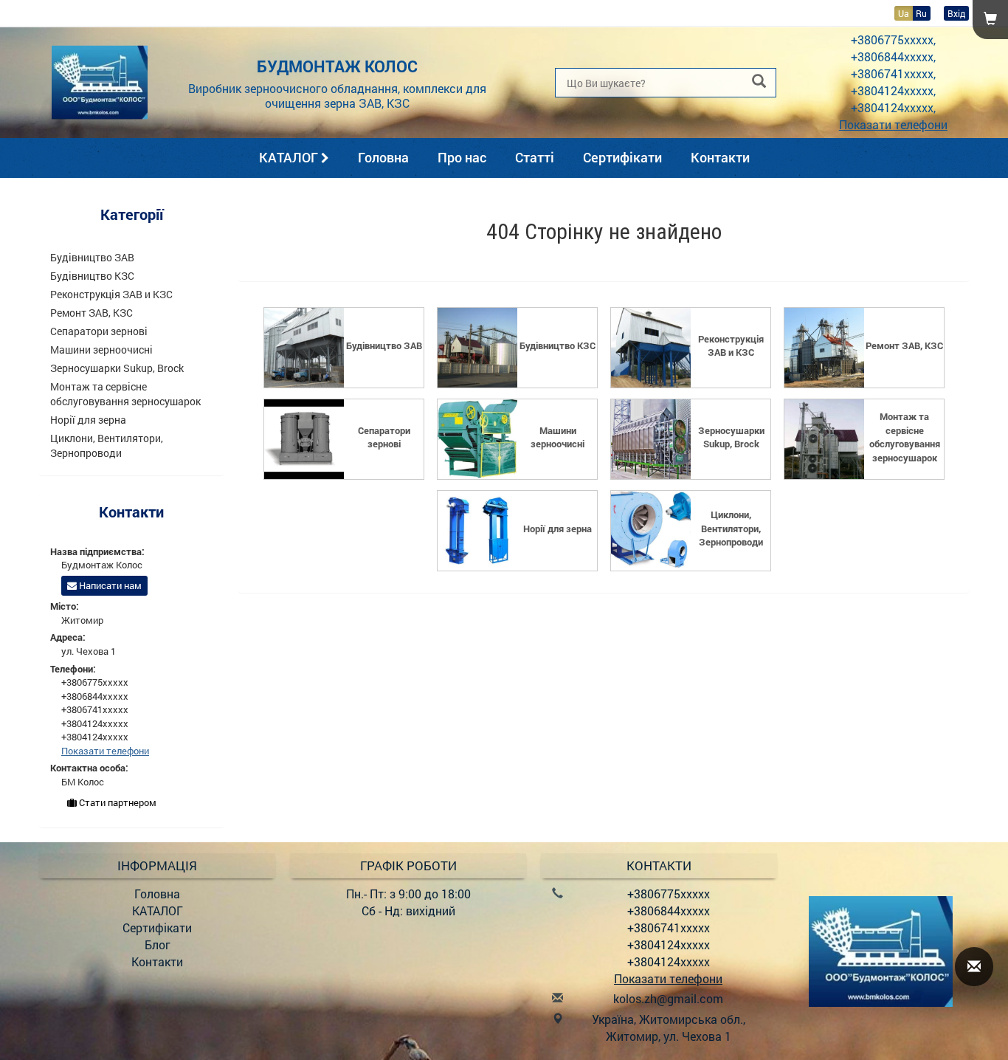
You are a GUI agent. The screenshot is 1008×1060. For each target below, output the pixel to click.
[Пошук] (759, 82)
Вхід (956, 13)
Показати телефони (893, 124)
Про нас (462, 157)
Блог (157, 944)
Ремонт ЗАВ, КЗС (91, 313)
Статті (534, 157)
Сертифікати (622, 157)
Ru (921, 13)
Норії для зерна (88, 420)
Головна (383, 157)
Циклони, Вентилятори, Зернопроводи (106, 445)
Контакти (720, 157)
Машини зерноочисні (101, 350)
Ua (903, 13)
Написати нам (109, 585)
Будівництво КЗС (92, 276)
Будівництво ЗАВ (92, 257)
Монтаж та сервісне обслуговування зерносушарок (125, 393)
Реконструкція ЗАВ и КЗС (111, 294)
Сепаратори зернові (99, 331)
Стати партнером (116, 802)
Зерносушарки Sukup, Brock (117, 368)
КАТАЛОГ (290, 157)
